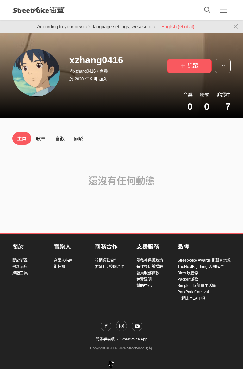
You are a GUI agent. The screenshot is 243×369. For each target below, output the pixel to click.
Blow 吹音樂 (188, 273)
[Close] (236, 26)
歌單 (41, 138)
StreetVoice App (133, 339)
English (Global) (177, 26)
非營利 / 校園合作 (109, 266)
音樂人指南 (63, 260)
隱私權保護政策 (149, 260)
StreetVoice (38, 10)
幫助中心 (144, 285)
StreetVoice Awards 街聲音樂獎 (204, 260)
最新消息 (20, 266)
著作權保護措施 (149, 266)
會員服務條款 (147, 273)
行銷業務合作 (106, 260)
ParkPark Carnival (193, 292)
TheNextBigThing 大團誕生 (201, 266)
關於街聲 (20, 260)
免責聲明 (144, 279)
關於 (79, 138)
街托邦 (59, 266)
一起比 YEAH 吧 (191, 298)
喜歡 (60, 138)
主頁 (22, 138)
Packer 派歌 (188, 279)
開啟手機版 (105, 339)
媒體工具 (20, 273)
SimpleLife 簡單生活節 (197, 285)
